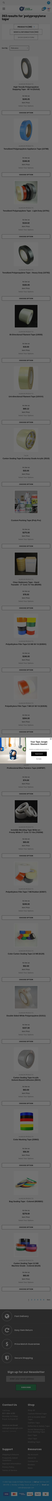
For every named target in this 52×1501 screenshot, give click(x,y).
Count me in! (39, 754)
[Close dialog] (51, 739)
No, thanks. (39, 758)
